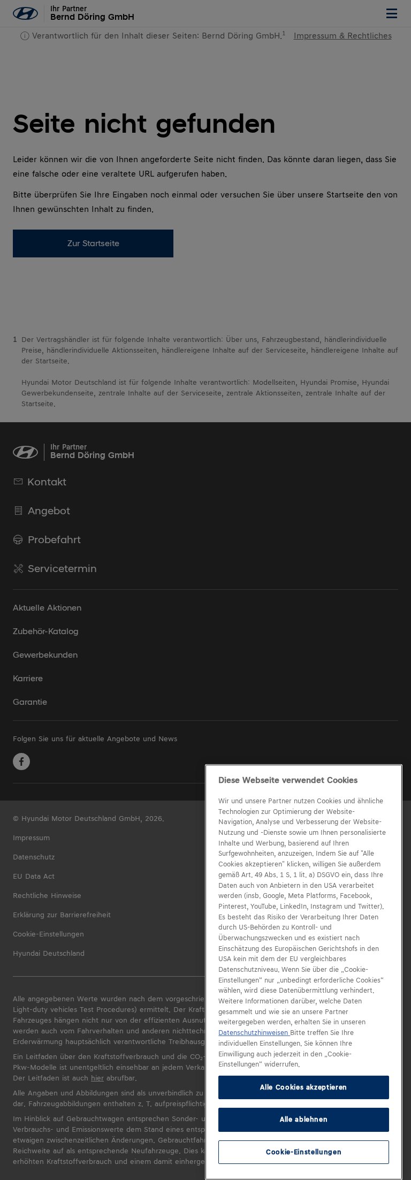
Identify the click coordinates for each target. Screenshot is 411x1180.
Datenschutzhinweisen (254, 1033)
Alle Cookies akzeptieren (303, 1087)
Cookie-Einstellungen (303, 1151)
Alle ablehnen (304, 1119)
